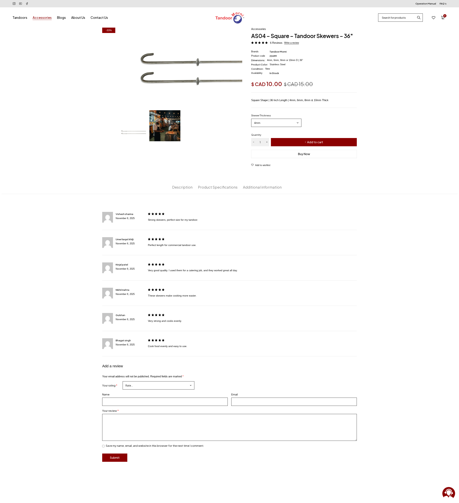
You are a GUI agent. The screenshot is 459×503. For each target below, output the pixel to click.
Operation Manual (425, 3)
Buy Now (304, 154)
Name (106, 394)
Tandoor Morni (278, 51)
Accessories (258, 29)
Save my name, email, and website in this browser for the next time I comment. (155, 445)
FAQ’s (443, 3)
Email (234, 394)
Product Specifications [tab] (218, 187)
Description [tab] (182, 187)
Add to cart (315, 142)
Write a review (291, 42)
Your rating (109, 385)
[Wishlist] (433, 17)
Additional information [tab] (262, 187)
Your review (110, 410)
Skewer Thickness (261, 115)
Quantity (256, 134)
